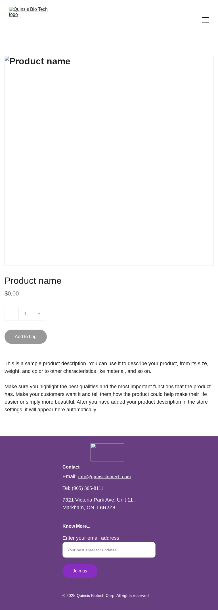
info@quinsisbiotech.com (104, 476)
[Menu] (205, 19)
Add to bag (26, 336)
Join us (80, 570)
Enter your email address (90, 538)
